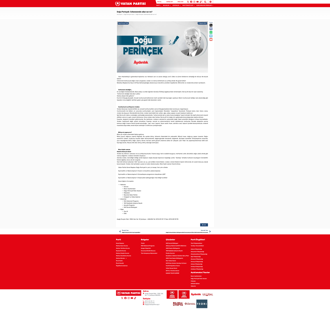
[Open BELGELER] (170, 5)
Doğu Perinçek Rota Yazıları (132, 191)
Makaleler (127, 193)
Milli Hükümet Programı (131, 201)
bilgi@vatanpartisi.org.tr (128, 217)
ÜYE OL (159, 1)
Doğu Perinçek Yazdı (129, 14)
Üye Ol (126, 211)
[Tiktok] (201, 2)
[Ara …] (204, 1)
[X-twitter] (188, 2)
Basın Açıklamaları (130, 189)
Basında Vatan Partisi (130, 195)
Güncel (126, 186)
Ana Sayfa (119, 14)
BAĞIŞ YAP (169, 1)
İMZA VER (180, 1)
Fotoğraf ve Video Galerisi (132, 197)
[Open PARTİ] (160, 5)
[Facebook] (191, 2)
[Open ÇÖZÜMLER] (180, 5)
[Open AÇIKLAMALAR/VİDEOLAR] (212, 5)
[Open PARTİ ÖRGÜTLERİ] (194, 5)
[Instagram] (194, 2)
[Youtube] (197, 2)
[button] (211, 25)
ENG (125, 213)
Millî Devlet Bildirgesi (130, 207)
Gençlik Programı (129, 205)
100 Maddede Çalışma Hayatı (133, 203)
